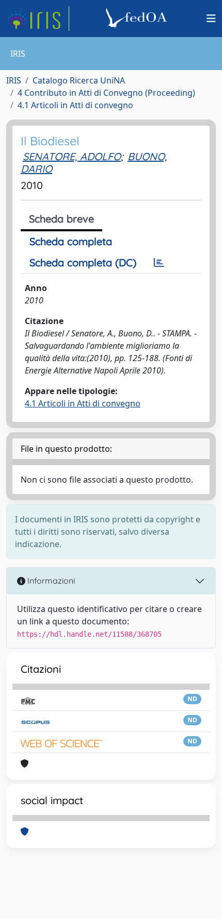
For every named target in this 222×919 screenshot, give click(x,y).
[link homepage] (37, 18)
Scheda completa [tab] (70, 241)
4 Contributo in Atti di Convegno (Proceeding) (106, 92)
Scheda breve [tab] (61, 218)
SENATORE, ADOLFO (72, 156)
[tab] (159, 263)
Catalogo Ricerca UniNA (79, 80)
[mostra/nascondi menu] (211, 18)
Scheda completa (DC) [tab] (82, 262)
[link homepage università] (138, 18)
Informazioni (50, 580)
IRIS (13, 80)
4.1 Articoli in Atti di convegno (75, 105)
